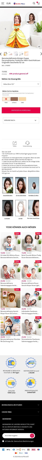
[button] (5, 31)
